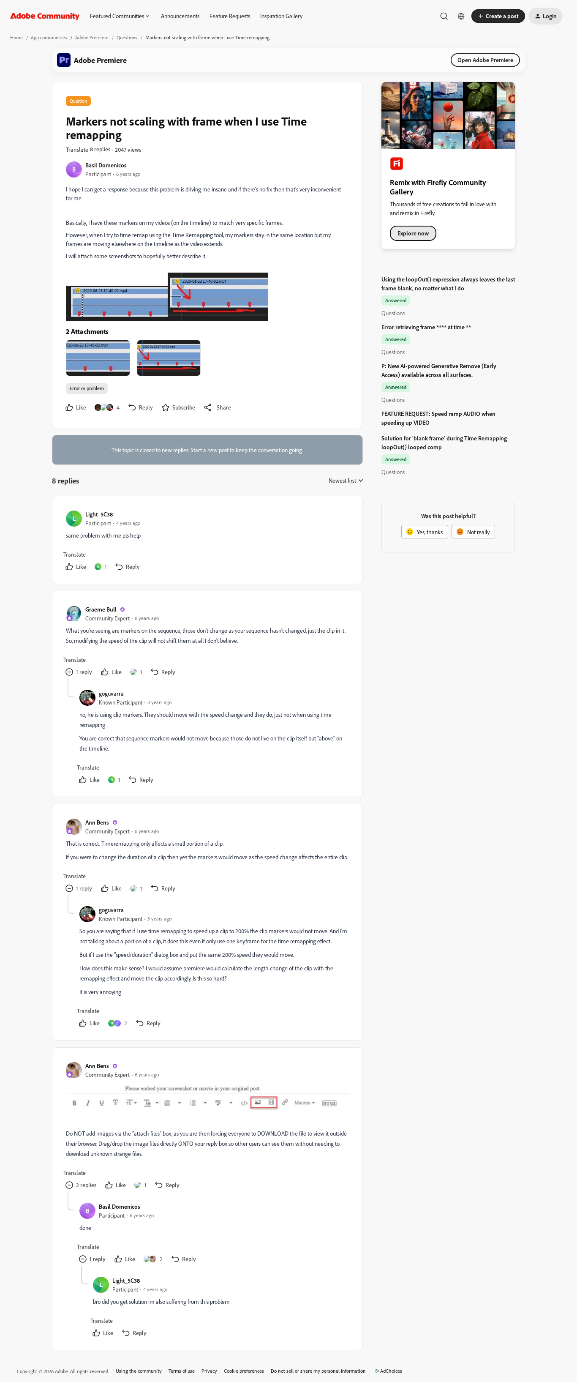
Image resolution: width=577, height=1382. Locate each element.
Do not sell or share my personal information (318, 1371)
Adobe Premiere (92, 37)
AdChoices (391, 1371)
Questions (127, 37)
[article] (207, 542)
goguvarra (111, 693)
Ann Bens (97, 822)
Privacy (209, 1371)
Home (16, 37)
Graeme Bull (101, 609)
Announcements (180, 15)
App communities (49, 37)
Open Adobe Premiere (485, 59)
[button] (498, 16)
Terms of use (182, 1371)
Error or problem (87, 388)
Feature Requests (230, 15)
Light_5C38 (99, 514)
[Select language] (461, 16)
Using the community (139, 1371)
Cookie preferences (244, 1371)
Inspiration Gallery (281, 15)
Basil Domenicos (106, 165)
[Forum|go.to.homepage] (45, 16)
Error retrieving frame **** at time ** (426, 326)
